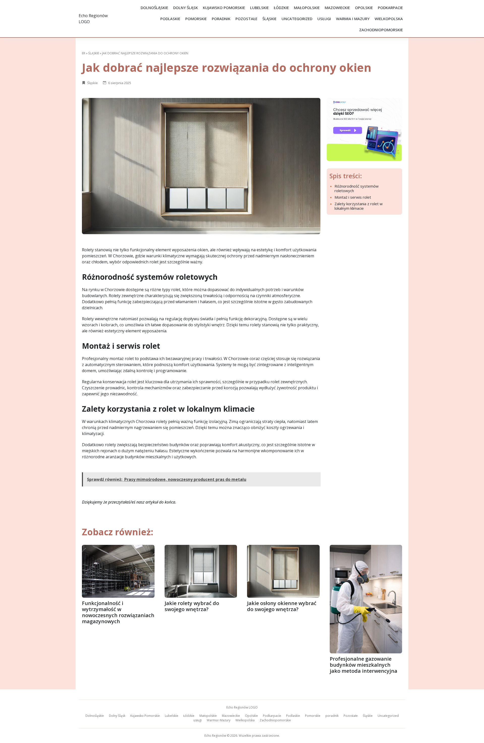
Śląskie (269, 18)
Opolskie (364, 7)
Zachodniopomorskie (381, 29)
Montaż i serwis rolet (353, 197)
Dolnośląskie (154, 7)
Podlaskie (170, 18)
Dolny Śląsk (185, 7)
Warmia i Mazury (353, 18)
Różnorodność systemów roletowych (357, 188)
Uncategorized (297, 18)
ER (83, 53)
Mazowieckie (337, 7)
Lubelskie (259, 7)
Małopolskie (307, 7)
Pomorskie (196, 18)
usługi (324, 18)
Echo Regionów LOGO (242, 707)
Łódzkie (281, 7)
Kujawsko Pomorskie (224, 7)
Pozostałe (246, 18)
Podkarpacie (390, 7)
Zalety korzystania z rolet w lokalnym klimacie (359, 205)
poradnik (221, 18)
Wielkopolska (389, 18)
